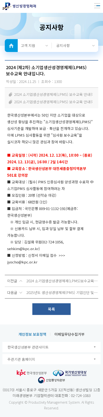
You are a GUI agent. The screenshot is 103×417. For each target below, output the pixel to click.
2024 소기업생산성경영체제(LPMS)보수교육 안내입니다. (62, 281)
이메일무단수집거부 (69, 334)
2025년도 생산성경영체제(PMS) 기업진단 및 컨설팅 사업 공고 (62, 292)
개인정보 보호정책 (32, 334)
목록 (51, 309)
